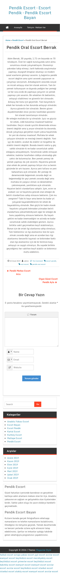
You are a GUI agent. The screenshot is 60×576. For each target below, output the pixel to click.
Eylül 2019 (12, 468)
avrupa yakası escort (24, 554)
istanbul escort (45, 568)
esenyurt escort (7, 558)
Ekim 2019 (12, 464)
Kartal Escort (13, 431)
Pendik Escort (18, 40)
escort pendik (51, 261)
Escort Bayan (13, 425)
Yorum (33, 314)
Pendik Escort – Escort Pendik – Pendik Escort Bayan (30, 12)
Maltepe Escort (14, 438)
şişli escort (40, 554)
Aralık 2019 (13, 458)
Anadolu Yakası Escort (18, 421)
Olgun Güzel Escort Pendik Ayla (48, 280)
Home (7, 40)
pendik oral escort (39, 264)
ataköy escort (21, 571)
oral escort (25, 264)
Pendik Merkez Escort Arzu (20, 272)
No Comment (38, 261)
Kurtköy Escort (14, 435)
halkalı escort (6, 554)
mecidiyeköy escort (42, 558)
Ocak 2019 (12, 478)
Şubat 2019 (13, 474)
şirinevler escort (25, 561)
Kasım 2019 (13, 461)
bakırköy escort (7, 564)
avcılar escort (52, 554)
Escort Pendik (14, 428)
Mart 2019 (12, 471)
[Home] (7, 27)
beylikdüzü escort (24, 558)
